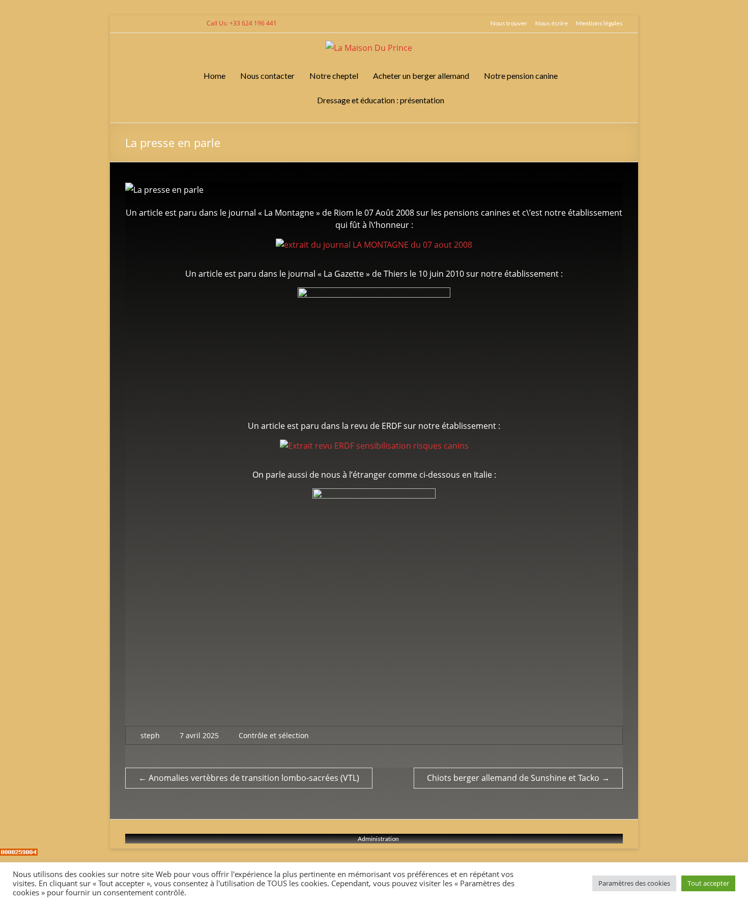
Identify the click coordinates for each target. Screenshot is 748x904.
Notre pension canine (521, 75)
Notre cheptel (333, 75)
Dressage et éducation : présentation (380, 100)
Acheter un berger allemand (421, 75)
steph (150, 735)
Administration (378, 838)
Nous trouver (509, 23)
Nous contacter (267, 75)
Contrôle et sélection (274, 735)
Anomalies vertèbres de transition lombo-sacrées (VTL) (248, 777)
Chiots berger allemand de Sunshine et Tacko (518, 777)
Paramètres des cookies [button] (634, 883)
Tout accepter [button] (708, 883)
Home (214, 75)
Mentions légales (599, 23)
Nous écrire (551, 23)
